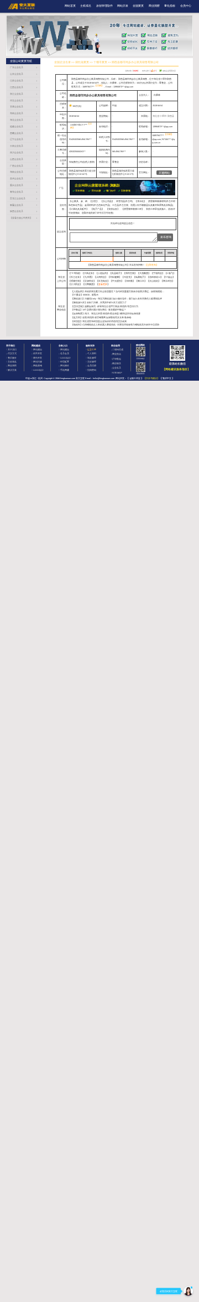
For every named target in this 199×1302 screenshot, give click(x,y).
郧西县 (170, 116)
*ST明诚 (75, 273)
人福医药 (102, 273)
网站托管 (37, 361)
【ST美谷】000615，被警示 (84, 294)
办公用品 (107, 201)
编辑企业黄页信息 (169, 71)
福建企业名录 (16, 126)
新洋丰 (141, 280)
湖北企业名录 (16, 119)
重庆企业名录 (16, 185)
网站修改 (64, 365)
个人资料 (91, 353)
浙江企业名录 (16, 93)
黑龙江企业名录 (17, 198)
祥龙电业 (102, 280)
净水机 (140, 201)
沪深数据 (116, 358)
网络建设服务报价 (176, 369)
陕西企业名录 (16, 211)
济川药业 (75, 284)
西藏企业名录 (16, 133)
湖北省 (156, 116)
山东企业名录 (16, 73)
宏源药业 (89, 280)
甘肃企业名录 (16, 106)
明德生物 (75, 280)
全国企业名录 (62, 62)
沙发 (94, 201)
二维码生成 (117, 349)
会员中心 (185, 5)
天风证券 (88, 273)
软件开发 (37, 353)
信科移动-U (154, 277)
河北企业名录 (16, 100)
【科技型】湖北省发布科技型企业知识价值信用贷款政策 (99, 321)
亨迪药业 (157, 273)
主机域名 (85, 5)
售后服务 (12, 357)
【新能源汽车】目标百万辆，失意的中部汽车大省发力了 (99, 302)
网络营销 (37, 365)
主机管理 (91, 361)
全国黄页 (138, 5)
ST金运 (168, 277)
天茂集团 (143, 273)
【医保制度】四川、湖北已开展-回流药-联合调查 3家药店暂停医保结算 (105, 313)
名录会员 (64, 353)
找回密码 (91, 370)
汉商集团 (89, 284)
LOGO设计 (38, 370)
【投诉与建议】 (151, 378)
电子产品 (97, 209)
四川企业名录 (16, 152)
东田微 (129, 280)
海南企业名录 (16, 113)
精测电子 (139, 277)
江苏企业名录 (16, 80)
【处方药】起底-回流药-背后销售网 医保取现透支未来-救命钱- (101, 317)
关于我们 (12, 349)
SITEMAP (117, 372)
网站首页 (70, 5)
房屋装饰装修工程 (133, 209)
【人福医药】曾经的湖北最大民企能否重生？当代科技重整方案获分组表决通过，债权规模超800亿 (119, 291)
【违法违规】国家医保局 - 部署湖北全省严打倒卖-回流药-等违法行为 (104, 306)
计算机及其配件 (78, 209)
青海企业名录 (16, 191)
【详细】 (99, 85)
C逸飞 (170, 273)
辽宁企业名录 (16, 139)
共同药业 (100, 277)
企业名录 (116, 367)
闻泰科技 (167, 280)
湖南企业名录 (16, 171)
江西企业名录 (16, 87)
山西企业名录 (16, 159)
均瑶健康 (114, 277)
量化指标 (169, 5)
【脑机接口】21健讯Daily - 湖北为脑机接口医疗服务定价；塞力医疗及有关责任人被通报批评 (116, 298)
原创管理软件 (104, 5)
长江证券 (75, 277)
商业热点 (116, 353)
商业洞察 (154, 5)
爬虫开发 (37, 357)
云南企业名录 (16, 145)
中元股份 (116, 280)
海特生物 (129, 273)
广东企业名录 (16, 67)
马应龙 (127, 277)
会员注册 (91, 365)
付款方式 (12, 353)
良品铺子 (116, 273)
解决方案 (12, 370)
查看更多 (102, 284)
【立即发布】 (151, 264)
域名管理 (91, 357)
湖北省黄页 (82, 62)
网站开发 (122, 5)
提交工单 (91, 349)
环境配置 (64, 361)
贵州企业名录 (16, 178)
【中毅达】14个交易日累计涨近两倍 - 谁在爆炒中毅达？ (98, 309)
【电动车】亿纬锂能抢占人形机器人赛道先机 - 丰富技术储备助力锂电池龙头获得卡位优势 (115, 324)
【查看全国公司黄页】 (21, 217)
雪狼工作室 (135, 378)
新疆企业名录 (16, 205)
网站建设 (37, 349)
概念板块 (116, 363)
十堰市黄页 (100, 62)
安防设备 (112, 209)
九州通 (88, 277)
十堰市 (163, 116)
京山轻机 (153, 280)
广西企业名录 (16, 165)
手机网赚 (64, 370)
